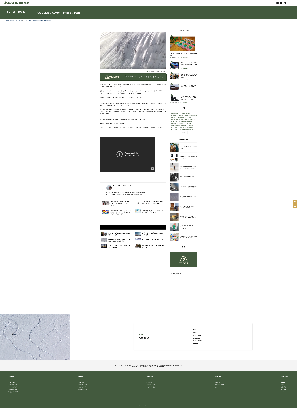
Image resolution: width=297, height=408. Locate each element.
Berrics (191, 119)
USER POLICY (197, 338)
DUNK (176, 127)
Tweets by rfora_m (175, 273)
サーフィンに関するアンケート (152, 386)
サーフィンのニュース (150, 384)
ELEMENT (182, 127)
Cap (190, 123)
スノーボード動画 (27, 20)
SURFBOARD (150, 377)
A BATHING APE (184, 113)
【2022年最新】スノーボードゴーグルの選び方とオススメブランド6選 (183, 237)
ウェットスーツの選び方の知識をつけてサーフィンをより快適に (183, 207)
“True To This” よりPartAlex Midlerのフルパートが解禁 (116, 234)
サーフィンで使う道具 (150, 387)
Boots (188, 121)
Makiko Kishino (117, 186)
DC (171, 127)
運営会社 (195, 332)
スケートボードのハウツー (82, 387)
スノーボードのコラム (12, 381)
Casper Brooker (174, 125)
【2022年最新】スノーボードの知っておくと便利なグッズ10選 (149, 212)
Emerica (189, 127)
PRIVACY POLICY (197, 341)
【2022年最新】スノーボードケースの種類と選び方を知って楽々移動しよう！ (149, 203)
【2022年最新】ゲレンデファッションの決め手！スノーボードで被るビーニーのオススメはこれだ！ (116, 212)
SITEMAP (195, 344)
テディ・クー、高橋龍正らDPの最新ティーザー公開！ (150, 234)
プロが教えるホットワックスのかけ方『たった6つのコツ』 (183, 47)
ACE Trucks (173, 115)
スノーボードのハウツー (12, 387)
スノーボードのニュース (12, 384)
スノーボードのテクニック (13, 391)
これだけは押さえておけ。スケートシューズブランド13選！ (183, 87)
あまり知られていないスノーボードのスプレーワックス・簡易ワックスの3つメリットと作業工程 (183, 227)
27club (172, 113)
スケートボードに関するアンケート (83, 386)
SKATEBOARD (80, 377)
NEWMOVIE (283, 381)
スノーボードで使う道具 (183, 57)
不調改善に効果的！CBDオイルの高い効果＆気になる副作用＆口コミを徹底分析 (183, 167)
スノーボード (19, 20)
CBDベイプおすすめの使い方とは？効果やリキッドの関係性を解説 (183, 177)
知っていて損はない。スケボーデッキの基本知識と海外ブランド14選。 (183, 76)
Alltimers (173, 117)
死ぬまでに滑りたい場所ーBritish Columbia (42, 20)
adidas (180, 115)
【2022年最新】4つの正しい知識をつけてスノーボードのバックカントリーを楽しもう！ (116, 203)
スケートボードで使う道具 (183, 79)
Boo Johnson (182, 121)
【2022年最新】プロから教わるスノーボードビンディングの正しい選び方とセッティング (183, 98)
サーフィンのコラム (150, 381)
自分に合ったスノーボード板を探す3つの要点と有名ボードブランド (183, 65)
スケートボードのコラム (81, 381)
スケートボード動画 (80, 382)
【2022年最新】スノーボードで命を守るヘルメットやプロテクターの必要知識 (183, 187)
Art (185, 117)
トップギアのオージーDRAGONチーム (150, 240)
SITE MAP (282, 391)
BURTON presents (182, 123)
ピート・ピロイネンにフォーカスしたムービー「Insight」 (116, 246)
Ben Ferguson (184, 119)
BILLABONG (173, 121)
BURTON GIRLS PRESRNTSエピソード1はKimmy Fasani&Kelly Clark (116, 240)
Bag (190, 117)
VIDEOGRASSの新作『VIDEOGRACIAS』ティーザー (150, 246)
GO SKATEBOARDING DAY (187, 129)
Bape (177, 119)
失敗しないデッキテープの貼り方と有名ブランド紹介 (183, 197)
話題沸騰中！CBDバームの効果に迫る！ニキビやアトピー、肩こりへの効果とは (183, 217)
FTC (171, 129)
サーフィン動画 (149, 382)
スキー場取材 (10, 392)
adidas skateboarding (190, 115)
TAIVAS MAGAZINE (10, 20)
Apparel (179, 117)
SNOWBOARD (11, 377)
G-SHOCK (177, 129)
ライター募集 (283, 386)
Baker (172, 119)
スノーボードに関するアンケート (14, 386)
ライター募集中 (197, 335)
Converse (191, 125)
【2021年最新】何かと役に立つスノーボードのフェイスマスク (183, 157)
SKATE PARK (283, 382)
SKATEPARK (217, 386)
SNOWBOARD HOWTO (219, 384)
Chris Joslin (183, 125)
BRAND (216, 387)
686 (177, 113)
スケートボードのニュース (82, 384)
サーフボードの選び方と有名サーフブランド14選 (183, 147)
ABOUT (195, 329)
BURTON (173, 123)
